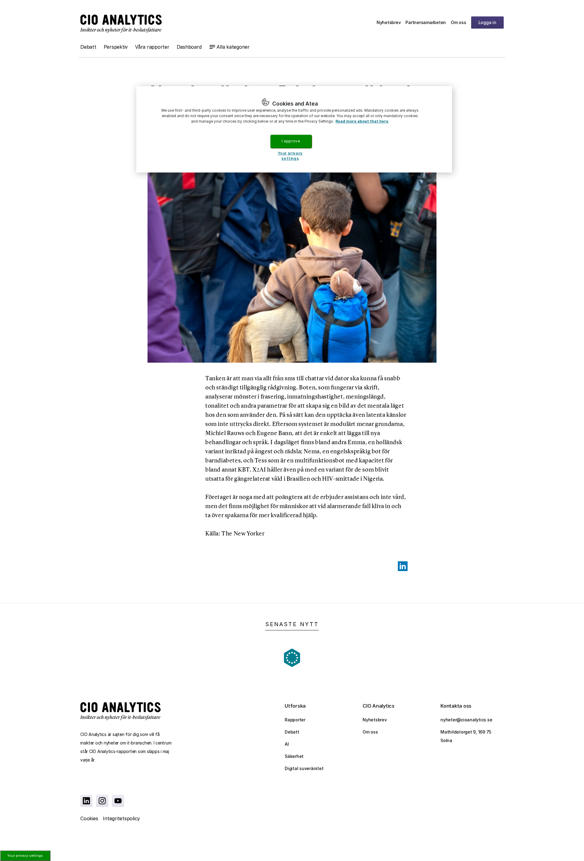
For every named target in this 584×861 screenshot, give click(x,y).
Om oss (458, 22)
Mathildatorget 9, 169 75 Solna (465, 736)
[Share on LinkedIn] (403, 566)
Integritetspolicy (121, 818)
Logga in (487, 22)
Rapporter (295, 719)
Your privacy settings (25, 855)
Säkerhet (294, 756)
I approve (291, 141)
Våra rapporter (152, 47)
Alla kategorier (233, 47)
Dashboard (189, 47)
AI (287, 744)
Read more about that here (361, 121)
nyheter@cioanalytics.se (466, 719)
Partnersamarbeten (425, 22)
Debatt (88, 47)
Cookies (89, 818)
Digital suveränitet (304, 768)
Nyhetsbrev (389, 22)
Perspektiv (116, 47)
